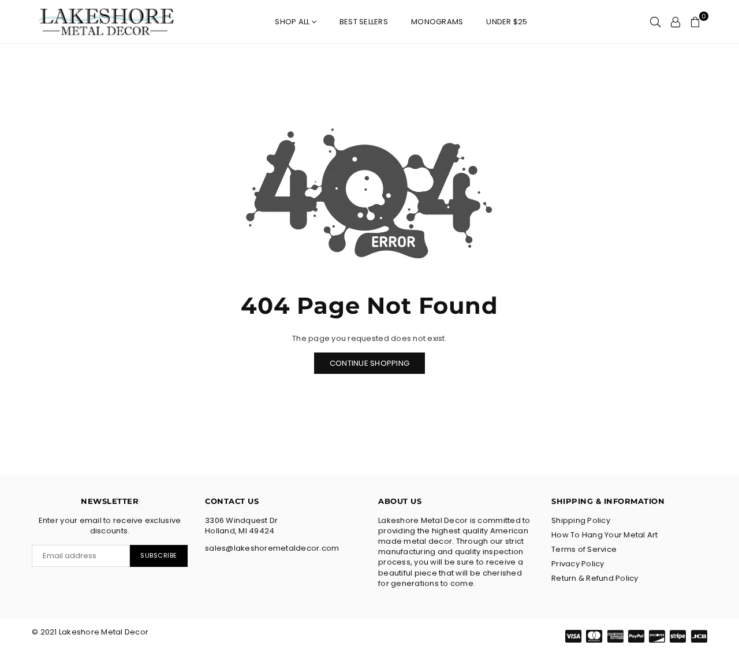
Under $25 (506, 21)
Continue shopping (369, 363)
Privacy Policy (577, 563)
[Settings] (675, 22)
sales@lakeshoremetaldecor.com (272, 548)
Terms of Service (584, 549)
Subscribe (158, 555)
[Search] (655, 22)
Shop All (293, 21)
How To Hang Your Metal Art (604, 534)
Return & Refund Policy (595, 578)
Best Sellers (363, 21)
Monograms (437, 21)
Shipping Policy (580, 520)
